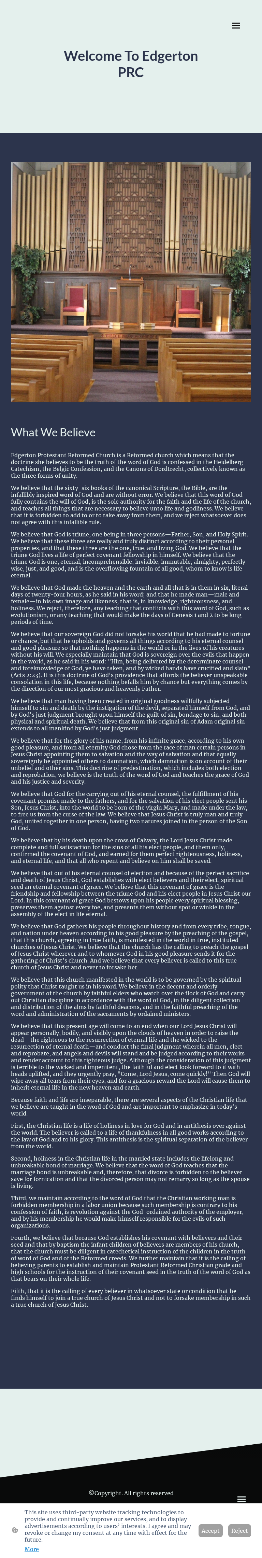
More (32, 1549)
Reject (239, 1530)
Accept (211, 1530)
